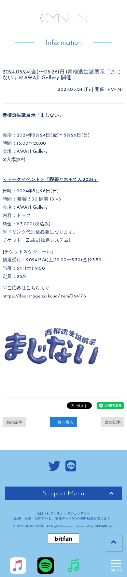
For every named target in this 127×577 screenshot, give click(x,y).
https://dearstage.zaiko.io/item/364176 (44, 296)
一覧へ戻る (63, 422)
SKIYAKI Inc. (104, 526)
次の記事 (113, 422)
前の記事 (14, 422)
